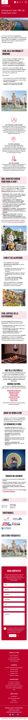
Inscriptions (14, 679)
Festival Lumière (14, 395)
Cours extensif (14, 657)
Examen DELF (14, 669)
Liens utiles (14, 693)
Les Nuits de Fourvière (14, 397)
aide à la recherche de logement (17, 222)
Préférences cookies (14, 710)
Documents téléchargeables (14, 687)
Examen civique (14, 675)
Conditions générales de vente (14, 712)
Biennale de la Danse (14, 392)
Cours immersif (14, 655)
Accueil (2, 5)
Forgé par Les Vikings (22, 718)
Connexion (14, 696)
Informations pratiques (14, 684)
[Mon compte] (17, 2)
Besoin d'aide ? (20, 2)
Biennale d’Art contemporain (14, 390)
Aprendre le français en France (14, 686)
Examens (14, 665)
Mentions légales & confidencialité (14, 708)
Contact (14, 700)
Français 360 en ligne (14, 659)
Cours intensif (14, 661)
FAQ (14, 689)
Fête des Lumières (14, 393)
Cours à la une (14, 652)
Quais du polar (14, 400)
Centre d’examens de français (14, 667)
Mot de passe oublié (14, 698)
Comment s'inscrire (14, 682)
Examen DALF (14, 671)
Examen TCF (14, 673)
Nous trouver (14, 702)
